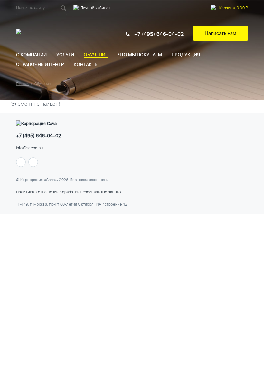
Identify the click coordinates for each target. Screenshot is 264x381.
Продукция (186, 54)
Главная (22, 84)
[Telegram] (21, 162)
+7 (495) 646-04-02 (158, 34)
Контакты (86, 64)
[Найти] (64, 8)
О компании (31, 54)
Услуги (65, 54)
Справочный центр (40, 64)
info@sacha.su (29, 148)
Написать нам (221, 33)
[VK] (33, 162)
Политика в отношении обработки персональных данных (68, 192)
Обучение (96, 54)
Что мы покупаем (140, 54)
